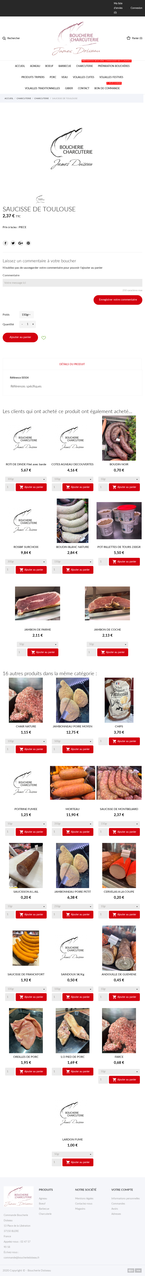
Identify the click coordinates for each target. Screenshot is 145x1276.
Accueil (20, 66)
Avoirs (114, 1209)
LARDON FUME (72, 1139)
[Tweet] (13, 243)
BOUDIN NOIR (119, 464)
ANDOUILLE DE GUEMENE (119, 974)
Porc (53, 77)
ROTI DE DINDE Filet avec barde (26, 464)
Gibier (69, 88)
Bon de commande (107, 86)
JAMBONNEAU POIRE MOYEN (72, 726)
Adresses (116, 1214)
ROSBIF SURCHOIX (26, 547)
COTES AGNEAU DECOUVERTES (72, 464)
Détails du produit (72, 364)
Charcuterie (84, 66)
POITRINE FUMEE (25, 809)
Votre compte (122, 1189)
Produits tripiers (33, 77)
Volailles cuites (83, 77)
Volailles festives (111, 77)
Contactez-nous (83, 1204)
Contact (83, 88)
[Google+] (21, 243)
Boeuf (49, 66)
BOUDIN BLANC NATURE (72, 547)
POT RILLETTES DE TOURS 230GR (119, 547)
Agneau (35, 66)
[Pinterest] (28, 243)
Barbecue (65, 66)
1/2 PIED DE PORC (72, 1056)
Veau (64, 77)
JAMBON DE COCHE (107, 629)
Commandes (118, 1204)
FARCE (119, 1056)
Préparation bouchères (113, 64)
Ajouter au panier (20, 337)
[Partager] (5, 243)
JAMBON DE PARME (37, 629)
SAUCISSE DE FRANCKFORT (26, 974)
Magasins (80, 1209)
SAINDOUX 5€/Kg (72, 974)
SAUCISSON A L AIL (25, 891)
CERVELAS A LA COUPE (119, 891)
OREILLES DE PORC (26, 1056)
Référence (15, 378)
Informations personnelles (125, 1198)
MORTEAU (73, 809)
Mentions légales (84, 1198)
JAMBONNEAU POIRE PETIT (72, 891)
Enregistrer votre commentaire (118, 299)
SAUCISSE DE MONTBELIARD (119, 809)
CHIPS (119, 726)
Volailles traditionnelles (42, 88)
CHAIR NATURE (26, 726)
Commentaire (11, 275)
